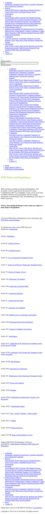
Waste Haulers (20, 31)
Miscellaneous (15, 362)
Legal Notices (37, 508)
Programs (8, 16)
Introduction (14, 229)
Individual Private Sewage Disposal (21, 322)
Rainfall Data (33, 25)
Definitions (10, 236)
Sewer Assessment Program (20, 23)
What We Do (24, 46)
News (7, 52)
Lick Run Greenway (12, 38)
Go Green (37, 38)
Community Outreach (26, 38)
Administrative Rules (18, 406)
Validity (13, 421)
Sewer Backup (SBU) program (15, 18)
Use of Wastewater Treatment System (20, 258)
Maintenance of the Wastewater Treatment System (25, 376)
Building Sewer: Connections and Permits (23, 315)
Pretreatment (13, 336)
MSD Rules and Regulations (21, 50)
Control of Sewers (14, 243)
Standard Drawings (33, 33)
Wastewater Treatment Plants (18, 286)
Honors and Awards (11, 48)
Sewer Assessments (15, 84)
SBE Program (21, 33)
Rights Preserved (17, 428)
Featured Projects (34, 10)
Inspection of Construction (18, 369)
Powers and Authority (17, 383)
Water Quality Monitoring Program (16, 21)
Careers (16, 46)
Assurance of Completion (16, 308)
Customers (8, 2)
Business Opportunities (12, 29)
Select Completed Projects (22, 12)
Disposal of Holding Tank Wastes (21, 329)
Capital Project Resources (26, 122)
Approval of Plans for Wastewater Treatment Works (25, 265)
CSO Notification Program (18, 99)
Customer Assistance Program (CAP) (29, 20)
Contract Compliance (32, 31)
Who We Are (9, 46)
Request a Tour (10, 40)
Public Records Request (26, 48)
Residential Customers (12, 4)
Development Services (28, 29)
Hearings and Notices (36, 46)
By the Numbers (14, 152)
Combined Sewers (14, 250)
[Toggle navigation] (2, 59)
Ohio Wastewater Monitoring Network (28, 101)
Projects (7, 8)
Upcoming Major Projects (17, 120)
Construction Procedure (15, 301)
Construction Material (15, 293)
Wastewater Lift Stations (17, 279)
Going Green (9, 12)
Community (9, 37)
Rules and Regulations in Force (22, 435)
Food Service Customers (28, 4)
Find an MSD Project (12, 10)
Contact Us (8, 54)
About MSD (9, 44)
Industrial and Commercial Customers (21, 72)
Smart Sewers (24, 10)
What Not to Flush (21, 40)
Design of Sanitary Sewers (17, 272)
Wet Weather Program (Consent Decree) (24, 94)
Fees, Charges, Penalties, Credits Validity (23, 413)
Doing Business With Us (13, 27)
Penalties (13, 390)
